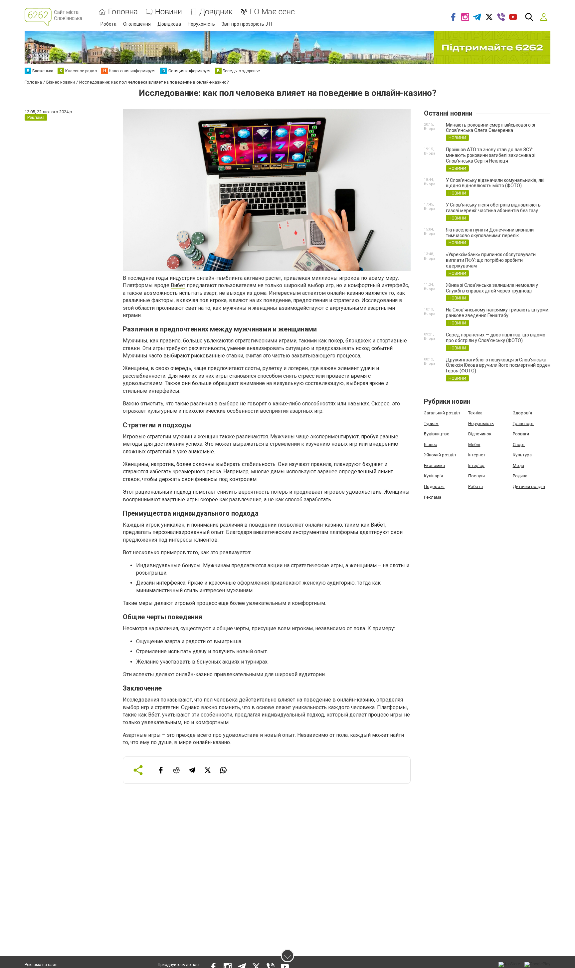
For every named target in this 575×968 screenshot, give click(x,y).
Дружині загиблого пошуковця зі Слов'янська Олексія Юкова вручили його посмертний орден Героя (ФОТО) (498, 365)
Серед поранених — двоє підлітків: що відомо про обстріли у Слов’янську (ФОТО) (495, 337)
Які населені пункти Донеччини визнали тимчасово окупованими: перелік (490, 232)
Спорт (519, 444)
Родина (520, 475)
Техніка (475, 412)
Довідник (216, 11)
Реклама (432, 497)
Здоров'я (522, 412)
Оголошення (137, 24)
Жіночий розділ (440, 454)
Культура (522, 454)
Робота (108, 24)
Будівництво (437, 433)
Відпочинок (479, 433)
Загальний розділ (442, 412)
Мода (518, 465)
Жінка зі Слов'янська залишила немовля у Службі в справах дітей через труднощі (492, 287)
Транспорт (523, 423)
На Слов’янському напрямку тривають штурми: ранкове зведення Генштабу (497, 312)
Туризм (431, 423)
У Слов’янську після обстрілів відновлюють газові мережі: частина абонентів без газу (493, 207)
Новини (168, 11)
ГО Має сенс (272, 11)
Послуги (476, 475)
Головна (123, 11)
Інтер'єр (476, 465)
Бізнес (430, 444)
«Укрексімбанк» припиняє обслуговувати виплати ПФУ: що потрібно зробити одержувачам (491, 260)
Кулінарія (433, 475)
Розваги (521, 433)
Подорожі (434, 486)
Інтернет (476, 454)
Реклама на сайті (41, 964)
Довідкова (169, 24)
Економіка (434, 465)
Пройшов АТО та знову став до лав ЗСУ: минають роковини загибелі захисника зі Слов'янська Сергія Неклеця (490, 155)
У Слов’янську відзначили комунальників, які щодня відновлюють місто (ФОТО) (495, 183)
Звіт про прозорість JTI (247, 24)
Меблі (474, 444)
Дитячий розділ (529, 486)
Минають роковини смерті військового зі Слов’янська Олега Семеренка (490, 127)
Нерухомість (201, 24)
